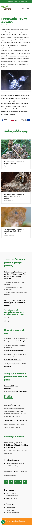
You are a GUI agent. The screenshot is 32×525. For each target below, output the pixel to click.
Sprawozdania (10, 507)
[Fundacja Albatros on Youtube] (20, 482)
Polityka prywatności (12, 512)
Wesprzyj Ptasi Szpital (17, 521)
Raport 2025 (10, 510)
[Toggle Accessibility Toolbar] (3, 522)
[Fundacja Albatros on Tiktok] (11, 482)
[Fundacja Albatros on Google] (25, 482)
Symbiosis (4, 25)
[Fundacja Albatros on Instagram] (16, 482)
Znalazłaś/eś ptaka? (12, 1)
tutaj (5, 411)
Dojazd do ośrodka (23, 1)
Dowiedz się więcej (10, 475)
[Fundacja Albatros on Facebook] (6, 482)
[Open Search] (23, 8)
